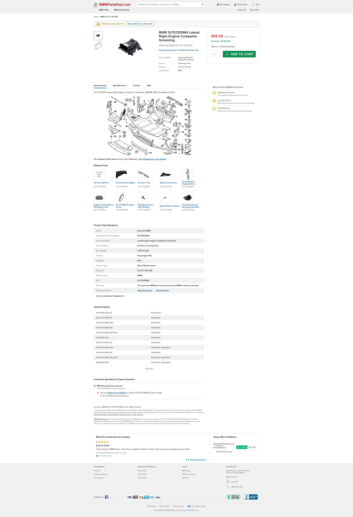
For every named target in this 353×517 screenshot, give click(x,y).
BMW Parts (104, 10)
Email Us (234, 477)
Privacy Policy (178, 506)
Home (96, 17)
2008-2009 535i (113, 415)
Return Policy (162, 290)
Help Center (254, 10)
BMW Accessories (121, 10)
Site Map (185, 478)
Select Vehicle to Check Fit (139, 24)
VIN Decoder (98, 478)
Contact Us (241, 10)
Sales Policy (151, 506)
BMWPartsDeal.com (101, 419)
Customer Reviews (101, 474)
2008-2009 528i (100, 415)
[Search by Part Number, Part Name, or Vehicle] (202, 4)
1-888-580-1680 (237, 487)
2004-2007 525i (125, 415)
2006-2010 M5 (137, 415)
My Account (142, 471)
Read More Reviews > (198, 460)
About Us (97, 471)
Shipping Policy (144, 290)
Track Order (142, 474)
